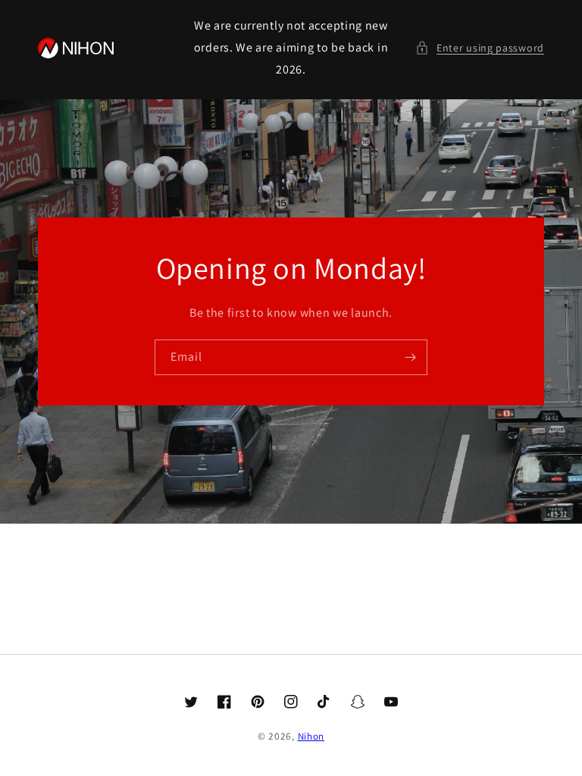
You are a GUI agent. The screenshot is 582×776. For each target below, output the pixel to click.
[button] (479, 48)
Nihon (311, 736)
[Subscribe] (410, 357)
